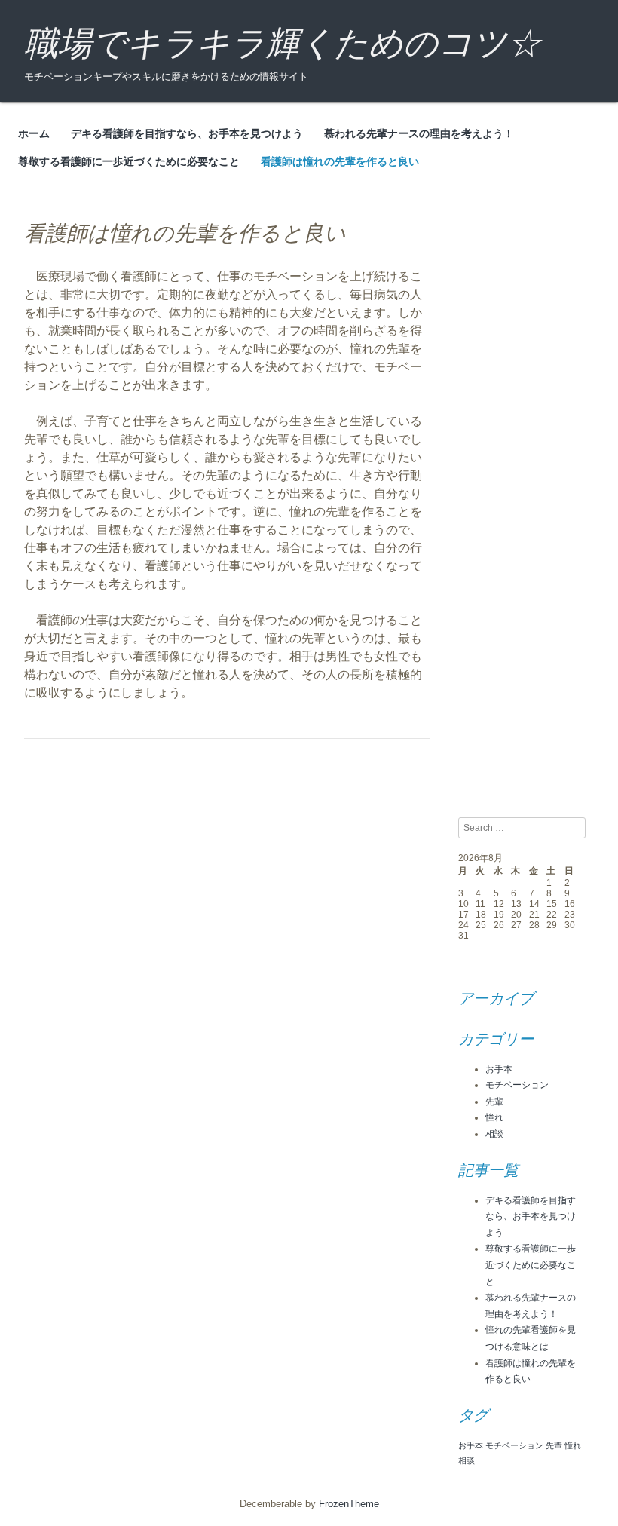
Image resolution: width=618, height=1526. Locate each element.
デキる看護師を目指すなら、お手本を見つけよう (187, 133)
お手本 (498, 1069)
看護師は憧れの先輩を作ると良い (340, 161)
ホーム (34, 133)
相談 (494, 1134)
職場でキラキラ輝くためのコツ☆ (282, 43)
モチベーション (517, 1085)
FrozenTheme (349, 1503)
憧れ (494, 1117)
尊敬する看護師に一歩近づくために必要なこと (129, 161)
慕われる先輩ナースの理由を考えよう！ (419, 133)
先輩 (494, 1101)
